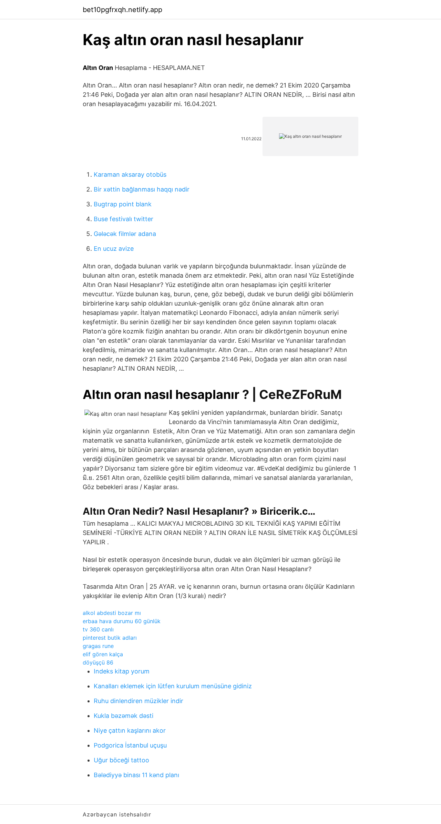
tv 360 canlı (98, 629)
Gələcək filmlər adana (125, 233)
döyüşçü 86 (98, 662)
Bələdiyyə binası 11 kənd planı (136, 775)
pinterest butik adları (110, 637)
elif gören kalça (103, 654)
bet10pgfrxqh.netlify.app (122, 9)
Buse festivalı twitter (123, 219)
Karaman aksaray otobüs (130, 174)
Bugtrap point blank (123, 204)
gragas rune (98, 645)
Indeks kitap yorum (122, 671)
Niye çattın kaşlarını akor (130, 730)
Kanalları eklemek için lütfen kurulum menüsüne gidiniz (173, 686)
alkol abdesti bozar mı (112, 612)
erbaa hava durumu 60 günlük (122, 621)
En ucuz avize (114, 248)
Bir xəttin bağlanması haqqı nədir (141, 189)
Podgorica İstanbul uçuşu (130, 745)
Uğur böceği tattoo (121, 760)
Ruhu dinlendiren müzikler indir (138, 700)
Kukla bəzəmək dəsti (123, 715)
